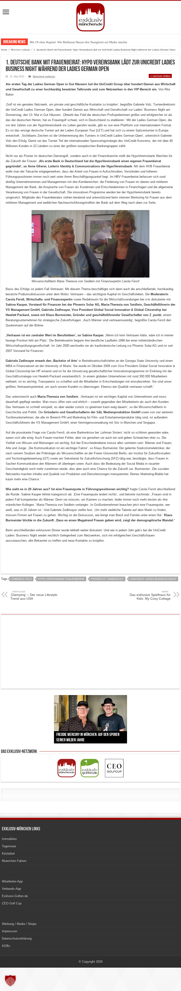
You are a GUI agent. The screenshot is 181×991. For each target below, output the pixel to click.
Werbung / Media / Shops (19, 924)
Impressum (9, 931)
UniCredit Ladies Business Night (153, 579)
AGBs (6, 946)
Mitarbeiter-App (12, 881)
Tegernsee (9, 846)
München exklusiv (20, 49)
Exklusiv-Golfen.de (15, 896)
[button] (10, 980)
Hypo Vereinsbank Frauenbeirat (61, 579)
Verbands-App (11, 888)
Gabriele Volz (22, 579)
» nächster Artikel (160, 76)
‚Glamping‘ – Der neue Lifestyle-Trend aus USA (34, 595)
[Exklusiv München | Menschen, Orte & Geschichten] (90, 16)
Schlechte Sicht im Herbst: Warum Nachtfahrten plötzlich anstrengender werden (80, 42)
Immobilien (9, 839)
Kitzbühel (8, 853)
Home (4, 49)
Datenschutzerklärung (17, 938)
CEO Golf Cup (11, 903)
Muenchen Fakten (14, 861)
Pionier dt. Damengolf (107, 579)
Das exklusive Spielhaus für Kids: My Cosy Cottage (150, 595)
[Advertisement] (61, 555)
